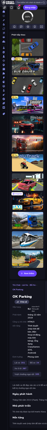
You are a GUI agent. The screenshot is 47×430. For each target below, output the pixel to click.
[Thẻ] (3, 114)
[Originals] (3, 33)
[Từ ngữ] (3, 107)
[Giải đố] (3, 73)
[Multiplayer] (3, 37)
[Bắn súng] (3, 60)
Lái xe (25, 285)
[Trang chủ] (3, 12)
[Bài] (3, 52)
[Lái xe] (3, 86)
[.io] (3, 82)
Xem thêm (29, 273)
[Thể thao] (3, 103)
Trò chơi (16, 285)
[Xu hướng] (3, 24)
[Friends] (4, 7)
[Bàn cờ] (3, 56)
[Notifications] (18, 7)
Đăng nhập (30, 7)
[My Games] (11, 7)
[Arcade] (3, 48)
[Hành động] (3, 78)
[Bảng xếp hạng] (3, 41)
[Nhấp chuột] (3, 95)
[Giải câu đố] (3, 69)
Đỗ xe (33, 285)
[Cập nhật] (3, 29)
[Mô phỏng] (3, 90)
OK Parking (18, 289)
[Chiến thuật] (3, 65)
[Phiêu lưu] (3, 99)
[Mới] (3, 20)
